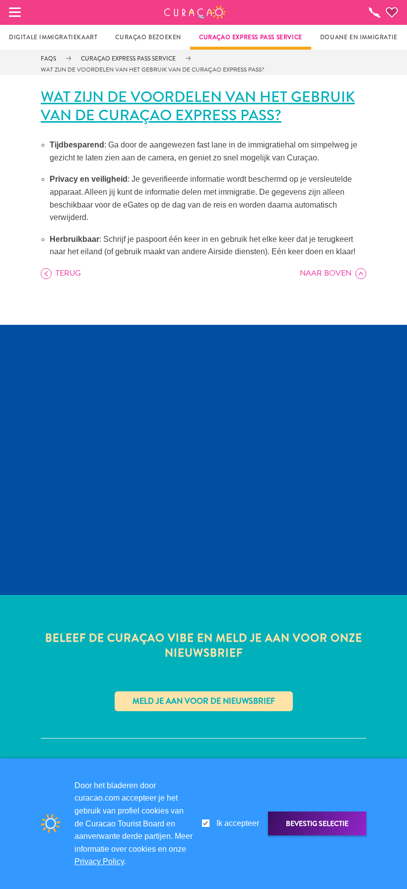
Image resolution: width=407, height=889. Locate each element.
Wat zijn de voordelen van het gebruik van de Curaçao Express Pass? (153, 69)
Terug (68, 273)
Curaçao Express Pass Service (128, 58)
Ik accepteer (237, 823)
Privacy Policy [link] (99, 861)
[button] (195, 12)
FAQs (48, 58)
